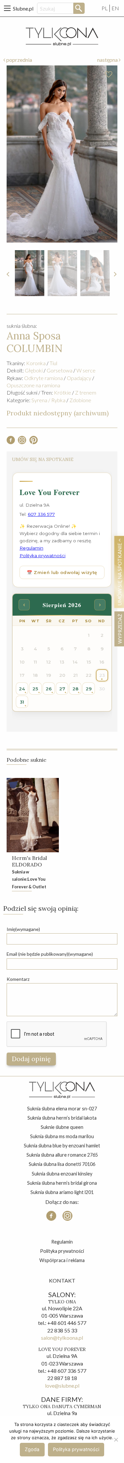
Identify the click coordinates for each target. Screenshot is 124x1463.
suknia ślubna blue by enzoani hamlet (62, 1145)
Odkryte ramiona (43, 378)
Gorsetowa (59, 370)
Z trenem (85, 392)
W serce (86, 370)
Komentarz (18, 979)
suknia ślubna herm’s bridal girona (62, 1183)
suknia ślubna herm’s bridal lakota (62, 1118)
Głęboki (34, 370)
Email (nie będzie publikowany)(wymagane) (50, 954)
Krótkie (62, 392)
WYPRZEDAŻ (119, 628)
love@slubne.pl (62, 1385)
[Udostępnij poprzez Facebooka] (11, 442)
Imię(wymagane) (23, 929)
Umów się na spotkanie (119, 573)
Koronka (36, 363)
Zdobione (80, 400)
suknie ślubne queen (62, 1127)
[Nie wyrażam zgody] (115, 1439)
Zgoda (32, 1449)
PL (105, 8)
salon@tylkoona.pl (62, 1337)
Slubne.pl (23, 8)
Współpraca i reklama (62, 1260)
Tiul (53, 363)
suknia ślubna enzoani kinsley (62, 1173)
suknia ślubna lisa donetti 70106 (62, 1164)
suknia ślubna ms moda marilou (62, 1136)
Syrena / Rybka (48, 400)
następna (108, 60)
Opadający (79, 378)
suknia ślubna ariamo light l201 (62, 1192)
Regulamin (62, 1242)
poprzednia (18, 60)
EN (115, 8)
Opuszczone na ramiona (33, 385)
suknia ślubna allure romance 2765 (62, 1155)
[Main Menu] (7, 8)
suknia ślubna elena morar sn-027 (62, 1108)
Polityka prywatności (62, 1251)
